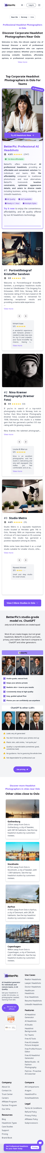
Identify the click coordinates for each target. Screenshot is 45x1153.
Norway (24, 17)
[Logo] (9, 5)
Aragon (28, 1090)
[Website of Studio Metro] (5, 522)
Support (5, 1130)
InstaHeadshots (32, 1098)
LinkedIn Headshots (33, 1004)
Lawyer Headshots (33, 983)
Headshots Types (9, 1123)
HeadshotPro (30, 1094)
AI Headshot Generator (30, 1016)
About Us (6, 1087)
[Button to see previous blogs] (19, 316)
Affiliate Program (9, 1101)
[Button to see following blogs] (25, 316)
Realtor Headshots (33, 979)
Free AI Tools (30, 1038)
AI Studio (29, 1024)
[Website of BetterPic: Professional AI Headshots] (5, 154)
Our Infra (6, 1109)
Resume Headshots (33, 1000)
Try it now (9, 208)
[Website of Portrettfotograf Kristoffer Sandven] (5, 278)
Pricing (35, 1147)
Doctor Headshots (33, 987)
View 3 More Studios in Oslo (21, 603)
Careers (5, 1098)
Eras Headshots (32, 997)
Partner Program (9, 1105)
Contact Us (6, 1090)
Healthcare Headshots (29, 992)
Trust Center (7, 1094)
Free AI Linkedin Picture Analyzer (32, 1043)
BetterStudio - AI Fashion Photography (32, 1065)
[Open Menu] (39, 5)
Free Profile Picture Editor (33, 1050)
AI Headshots (30, 1021)
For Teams (29, 1035)
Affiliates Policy (31, 1119)
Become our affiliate (11, 1008)
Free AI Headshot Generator (32, 1056)
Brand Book (7, 1137)
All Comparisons (32, 1087)
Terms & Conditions (33, 1108)
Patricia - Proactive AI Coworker (33, 1072)
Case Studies (7, 1126)
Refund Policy (31, 1112)
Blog (4, 1119)
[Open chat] (40, 1143)
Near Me (14, 17)
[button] (23, 5)
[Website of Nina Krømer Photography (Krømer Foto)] (5, 404)
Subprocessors (31, 1123)
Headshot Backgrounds (30, 1030)
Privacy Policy (31, 1115)
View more (22, 62)
